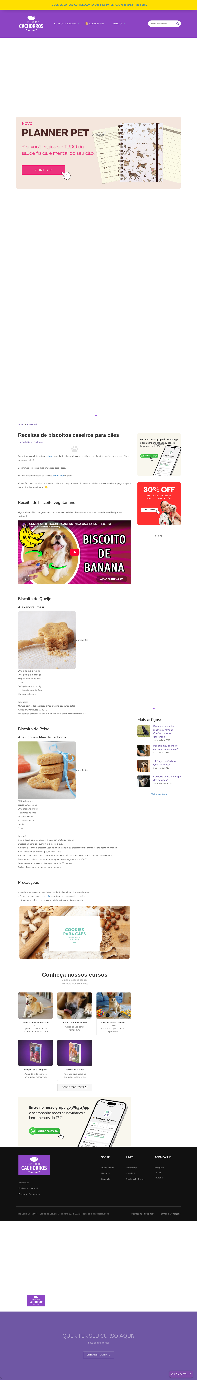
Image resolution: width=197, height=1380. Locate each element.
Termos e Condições (170, 1213)
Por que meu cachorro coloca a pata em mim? (166, 747)
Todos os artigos (159, 794)
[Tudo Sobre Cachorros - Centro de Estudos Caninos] (31, 23)
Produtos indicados (135, 1179)
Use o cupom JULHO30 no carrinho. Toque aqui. (98, 4)
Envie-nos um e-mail (28, 1188)
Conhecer (33, 1005)
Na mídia (105, 1173)
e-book (49, 456)
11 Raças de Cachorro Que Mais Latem (165, 762)
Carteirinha (131, 1173)
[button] (98, 225)
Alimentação (32, 424)
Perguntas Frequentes (29, 1194)
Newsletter (131, 1167)
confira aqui (58, 475)
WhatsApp (23, 1182)
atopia (47, 896)
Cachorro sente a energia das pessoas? (167, 778)
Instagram (159, 1167)
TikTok (157, 1172)
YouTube (158, 1177)
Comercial (105, 1179)
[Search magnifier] (178, 24)
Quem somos (107, 1167)
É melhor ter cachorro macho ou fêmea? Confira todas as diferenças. (165, 731)
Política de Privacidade (143, 1213)
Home (20, 424)
